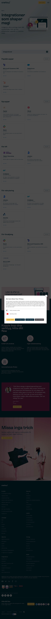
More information (39, 319)
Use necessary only (20, 319)
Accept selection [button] (29, 319)
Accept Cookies (10, 319)
